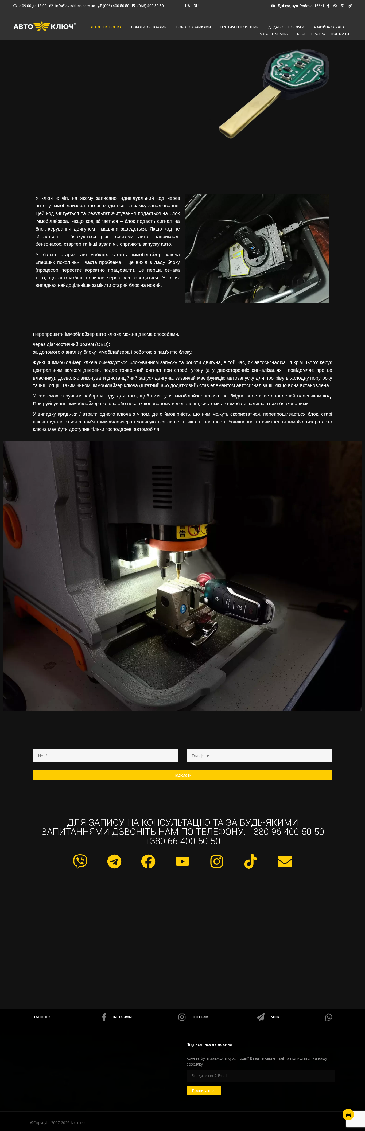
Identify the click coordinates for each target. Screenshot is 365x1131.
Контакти (340, 34)
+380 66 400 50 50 (182, 841)
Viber (275, 1017)
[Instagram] (217, 861)
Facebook (42, 1017)
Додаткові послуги (286, 27)
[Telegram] (114, 861)
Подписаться (204, 1090)
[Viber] (80, 861)
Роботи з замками (193, 27)
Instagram (122, 1017)
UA (187, 6)
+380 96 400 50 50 (286, 831)
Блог (301, 34)
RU (196, 6)
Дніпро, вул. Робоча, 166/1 (301, 6)
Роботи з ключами (149, 27)
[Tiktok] (250, 861)
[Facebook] (148, 861)
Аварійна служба (329, 27)
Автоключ (80, 1122)
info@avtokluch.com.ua (75, 6)
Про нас (318, 34)
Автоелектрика (274, 34)
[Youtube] (182, 861)
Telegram (200, 1017)
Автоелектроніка (106, 27)
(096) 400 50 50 (116, 6)
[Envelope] (285, 861)
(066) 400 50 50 (150, 6)
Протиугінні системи (239, 27)
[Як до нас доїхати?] (348, 1114)
